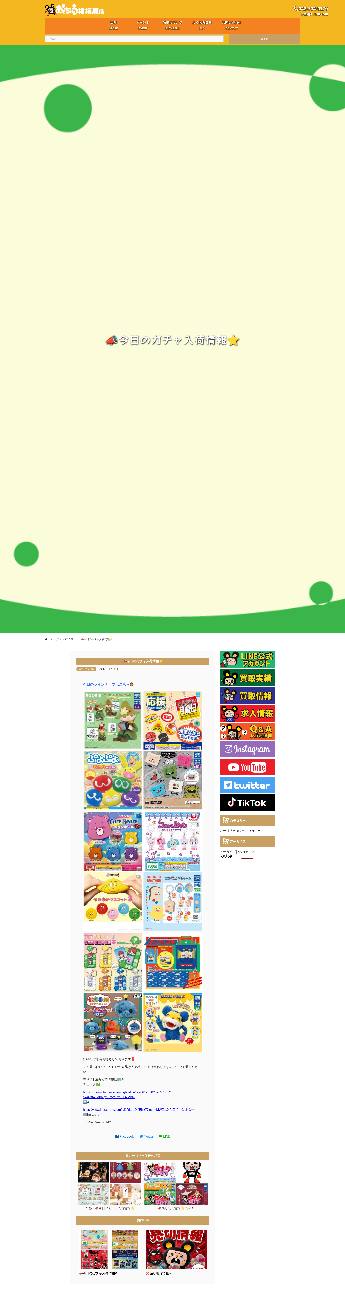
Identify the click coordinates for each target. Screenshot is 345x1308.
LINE (166, 1136)
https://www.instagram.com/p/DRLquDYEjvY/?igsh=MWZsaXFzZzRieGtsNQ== (139, 1109)
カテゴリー (228, 830)
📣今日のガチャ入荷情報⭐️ (115, 1208)
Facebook (126, 1136)
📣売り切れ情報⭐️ (171, 1208)
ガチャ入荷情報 (86, 669)
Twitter (148, 1136)
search (264, 38)
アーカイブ (228, 851)
